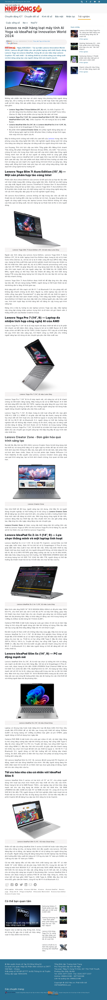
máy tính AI (14, 891)
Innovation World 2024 (42, 891)
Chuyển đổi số (31, 16)
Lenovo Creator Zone (13, 894)
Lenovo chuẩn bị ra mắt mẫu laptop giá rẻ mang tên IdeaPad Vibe (50, 948)
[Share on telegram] (35, 884)
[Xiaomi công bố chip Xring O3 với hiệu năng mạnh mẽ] (22, 916)
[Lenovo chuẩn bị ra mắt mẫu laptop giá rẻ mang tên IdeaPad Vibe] (63, 947)
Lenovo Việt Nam (31, 889)
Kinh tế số (47, 16)
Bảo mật (59, 16)
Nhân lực (70, 16)
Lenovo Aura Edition (59, 891)
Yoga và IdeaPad (26, 891)
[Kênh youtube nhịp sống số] (95, 1)
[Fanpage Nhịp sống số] (86, 1)
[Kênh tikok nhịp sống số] (90, 1)
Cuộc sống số (13, 23)
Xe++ (25, 23)
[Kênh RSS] (99, 1)
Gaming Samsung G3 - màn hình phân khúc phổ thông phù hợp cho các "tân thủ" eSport (50, 921)
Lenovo (41, 889)
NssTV (34, 23)
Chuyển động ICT (14, 16)
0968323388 (75, 979)
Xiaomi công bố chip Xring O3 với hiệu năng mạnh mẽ (22, 924)
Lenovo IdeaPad (51, 889)
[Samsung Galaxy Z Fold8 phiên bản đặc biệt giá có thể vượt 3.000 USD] (63, 909)
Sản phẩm (19, 889)
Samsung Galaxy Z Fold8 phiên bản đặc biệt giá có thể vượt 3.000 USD (50, 909)
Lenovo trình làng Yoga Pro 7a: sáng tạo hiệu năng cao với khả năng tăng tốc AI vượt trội (49, 935)
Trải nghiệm (84, 16)
